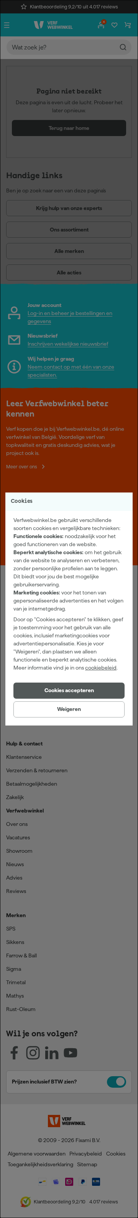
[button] (69, 691)
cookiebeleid (101, 668)
